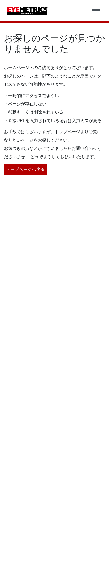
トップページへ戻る (25, 169)
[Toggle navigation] (96, 11)
